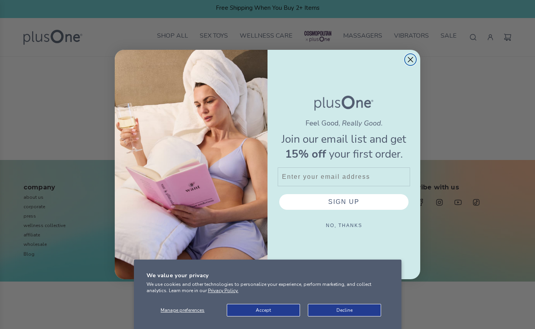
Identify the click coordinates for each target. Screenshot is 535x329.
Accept (263, 310)
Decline (344, 310)
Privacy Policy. (223, 290)
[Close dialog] (410, 59)
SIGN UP (344, 201)
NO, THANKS (344, 225)
